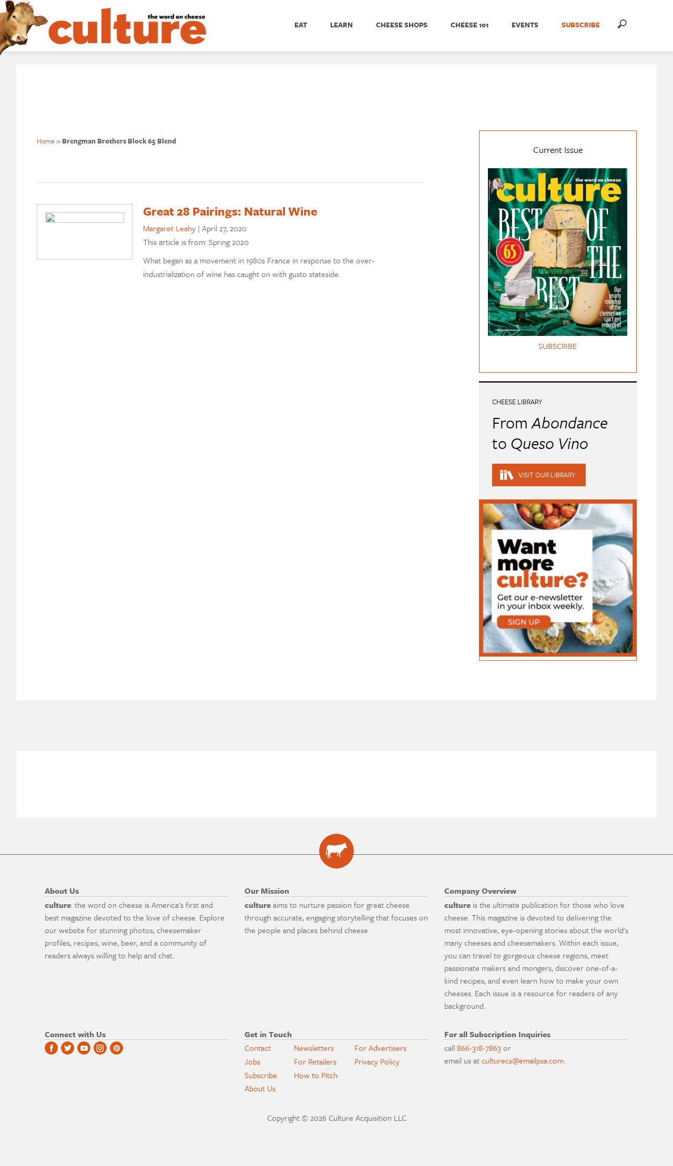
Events (525, 24)
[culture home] (127, 35)
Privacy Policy (377, 1061)
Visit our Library (546, 474)
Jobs (252, 1061)
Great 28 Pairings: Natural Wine (230, 211)
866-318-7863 (479, 1048)
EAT (300, 24)
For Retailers (315, 1061)
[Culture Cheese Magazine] (336, 851)
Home (46, 141)
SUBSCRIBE (581, 24)
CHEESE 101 (469, 24)
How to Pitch (316, 1075)
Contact (257, 1048)
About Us (260, 1088)
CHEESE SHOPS (401, 24)
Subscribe (260, 1075)
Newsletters (314, 1048)
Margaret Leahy (169, 228)
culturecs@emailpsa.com (523, 1060)
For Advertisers (380, 1048)
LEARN (341, 24)
